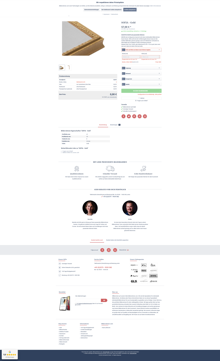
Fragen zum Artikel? (142, 100)
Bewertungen (115, 124)
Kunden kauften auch (97, 240)
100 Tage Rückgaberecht (87, 327)
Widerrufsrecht (63, 342)
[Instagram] (145, 116)
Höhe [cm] (150, 55)
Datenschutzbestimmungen (85, 303)
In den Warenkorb (140, 91)
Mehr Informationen (155, 6)
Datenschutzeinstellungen (91, 9)
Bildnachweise (63, 329)
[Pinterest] (134, 116)
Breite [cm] (131, 55)
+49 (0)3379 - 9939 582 (111, 196)
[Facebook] (123, 116)
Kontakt (61, 335)
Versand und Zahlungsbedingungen (87, 334)
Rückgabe (62, 344)
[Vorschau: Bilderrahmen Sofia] (62, 68)
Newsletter (84, 331)
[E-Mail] (139, 116)
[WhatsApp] (115, 250)
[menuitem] (67, 328)
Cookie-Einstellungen (86, 329)
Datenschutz (84, 337)
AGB (60, 327)
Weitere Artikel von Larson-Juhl (70, 152)
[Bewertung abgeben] (141, 24)
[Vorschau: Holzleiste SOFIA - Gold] (69, 68)
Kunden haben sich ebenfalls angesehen (117, 240)
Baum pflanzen (106, 327)
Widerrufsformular (64, 339)
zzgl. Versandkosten (112, 97)
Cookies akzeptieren (130, 9)
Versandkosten (106, 351)
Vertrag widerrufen (64, 337)
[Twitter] (129, 116)
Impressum (62, 333)
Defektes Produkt (63, 331)
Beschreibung (103, 124)
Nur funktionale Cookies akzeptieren (112, 9)
